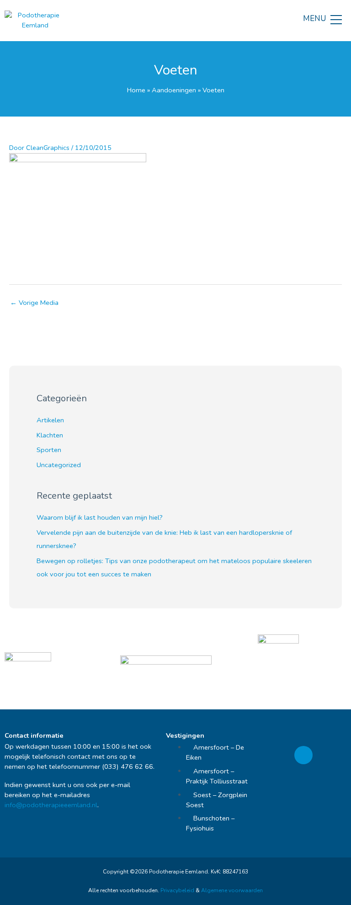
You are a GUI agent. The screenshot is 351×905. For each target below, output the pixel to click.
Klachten (50, 435)
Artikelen (50, 420)
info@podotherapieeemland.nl (51, 804)
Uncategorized (59, 464)
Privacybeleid (177, 890)
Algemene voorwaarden (232, 890)
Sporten (49, 449)
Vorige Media (34, 302)
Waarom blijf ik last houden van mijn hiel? (100, 517)
